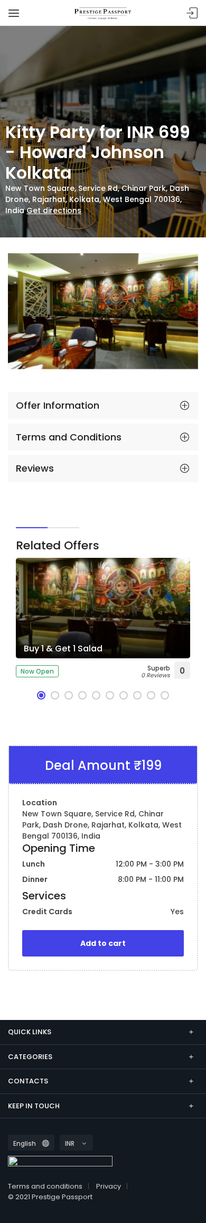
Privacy (108, 1186)
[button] (41, 695)
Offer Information (57, 405)
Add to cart (103, 943)
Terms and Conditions (68, 437)
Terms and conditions (45, 1186)
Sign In (192, 13)
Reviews (35, 468)
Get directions (53, 210)
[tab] (103, 405)
